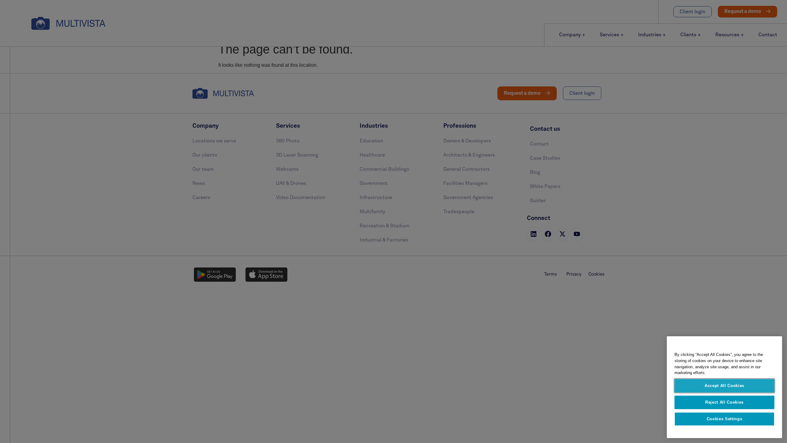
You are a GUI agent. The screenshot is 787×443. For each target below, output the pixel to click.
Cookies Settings (724, 419)
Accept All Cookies (724, 385)
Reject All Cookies (724, 402)
